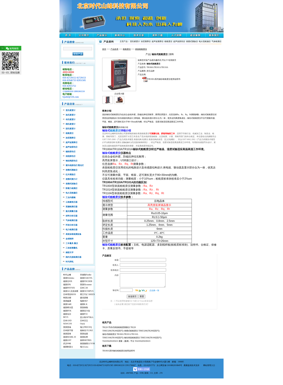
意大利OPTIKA (86, 317)
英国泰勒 (84, 307)
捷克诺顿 (84, 298)
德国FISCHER (86, 281)
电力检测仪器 (71, 229)
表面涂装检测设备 (73, 234)
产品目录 (114, 49)
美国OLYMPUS (87, 291)
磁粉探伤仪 (70, 151)
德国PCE (84, 314)
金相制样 (70, 239)
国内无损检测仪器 (73, 257)
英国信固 (84, 334)
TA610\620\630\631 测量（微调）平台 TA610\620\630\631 (126, 341)
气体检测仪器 (71, 220)
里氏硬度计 (70, 110)
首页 (104, 49)
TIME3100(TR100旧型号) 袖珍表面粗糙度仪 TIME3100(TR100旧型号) (132, 338)
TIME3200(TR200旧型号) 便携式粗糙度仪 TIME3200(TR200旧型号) (131, 331)
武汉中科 (67, 343)
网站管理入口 (209, 365)
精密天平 (70, 252)
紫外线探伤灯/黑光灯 (75, 165)
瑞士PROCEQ (86, 327)
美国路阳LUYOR (87, 343)
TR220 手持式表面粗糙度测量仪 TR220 (119, 327)
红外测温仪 (70, 174)
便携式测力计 (71, 179)
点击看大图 (119, 94)
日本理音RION (69, 294)
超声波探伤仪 (71, 147)
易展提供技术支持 (191, 365)
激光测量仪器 (71, 211)
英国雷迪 (67, 327)
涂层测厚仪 (70, 138)
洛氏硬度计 (70, 115)
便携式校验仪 (71, 184)
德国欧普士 (68, 347)
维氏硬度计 (70, 124)
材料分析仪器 (71, 216)
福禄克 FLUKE (86, 330)
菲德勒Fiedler (85, 275)
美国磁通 (67, 301)
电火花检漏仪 (71, 193)
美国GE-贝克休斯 (70, 291)
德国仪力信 (85, 311)
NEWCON (67, 324)
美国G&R (67, 304)
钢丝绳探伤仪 (71, 161)
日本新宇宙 (68, 330)
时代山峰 (67, 275)
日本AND (67, 320)
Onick (82, 324)
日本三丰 (84, 288)
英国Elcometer (86, 284)
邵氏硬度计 (70, 128)
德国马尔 (67, 314)
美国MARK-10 (69, 337)
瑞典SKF (84, 301)
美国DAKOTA (86, 278)
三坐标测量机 (71, 248)
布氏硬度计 (70, 119)
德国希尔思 (68, 307)
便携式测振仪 (71, 170)
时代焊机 (70, 261)
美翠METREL (86, 340)
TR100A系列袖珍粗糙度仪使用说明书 (163, 79)
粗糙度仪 (127, 49)
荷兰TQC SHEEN (87, 294)
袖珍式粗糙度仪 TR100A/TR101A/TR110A (120, 334)
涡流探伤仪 (70, 156)
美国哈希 (84, 337)
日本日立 (84, 320)
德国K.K (83, 304)
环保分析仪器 (71, 225)
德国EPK (67, 284)
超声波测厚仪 (71, 142)
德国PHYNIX (69, 288)
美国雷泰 (67, 334)
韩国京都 (67, 298)
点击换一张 (154, 290)
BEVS (65, 317)
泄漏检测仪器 (71, 206)
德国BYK (67, 311)
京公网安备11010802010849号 (169, 365)
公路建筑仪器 (71, 202)
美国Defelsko (68, 278)
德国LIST (67, 340)
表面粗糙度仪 (141, 49)
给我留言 (172, 60)
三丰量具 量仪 (72, 243)
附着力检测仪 (71, 188)
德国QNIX (67, 281)
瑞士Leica (84, 347)
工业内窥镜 (70, 197)
